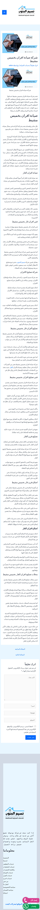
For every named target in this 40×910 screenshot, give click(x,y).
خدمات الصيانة (24, 65)
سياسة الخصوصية (9, 887)
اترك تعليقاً (34, 65)
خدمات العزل (7, 875)
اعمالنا (5, 893)
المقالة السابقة (20, 649)
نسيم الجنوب (20, 262)
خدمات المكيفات (8, 867)
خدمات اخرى (7, 878)
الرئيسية (6, 858)
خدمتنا (5, 861)
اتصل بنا (5, 884)
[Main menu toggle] (4, 12)
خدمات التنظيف (8, 864)
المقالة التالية (20, 655)
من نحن (5, 881)
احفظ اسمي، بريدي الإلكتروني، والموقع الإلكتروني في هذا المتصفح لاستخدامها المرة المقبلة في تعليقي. (21, 729)
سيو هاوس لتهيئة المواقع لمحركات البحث (19, 904)
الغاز (11, 367)
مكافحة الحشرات (9, 870)
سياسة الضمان (8, 890)
